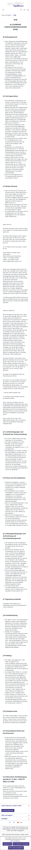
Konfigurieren (7, 844)
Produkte (4, 818)
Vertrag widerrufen (7, 810)
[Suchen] (21, 9)
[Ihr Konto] (24, 9)
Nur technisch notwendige (20, 844)
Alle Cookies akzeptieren (16, 847)
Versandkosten (7, 828)
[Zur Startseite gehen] (15, 4)
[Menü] (3, 9)
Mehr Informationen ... (15, 841)
